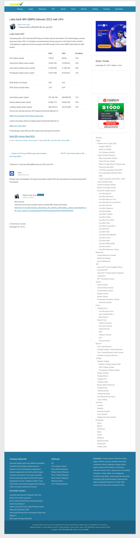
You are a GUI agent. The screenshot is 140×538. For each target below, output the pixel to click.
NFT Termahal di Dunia (105, 279)
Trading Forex (102, 308)
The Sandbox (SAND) (107, 152)
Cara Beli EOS (104, 232)
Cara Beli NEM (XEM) (107, 243)
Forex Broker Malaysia (59, 469)
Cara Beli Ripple (105, 211)
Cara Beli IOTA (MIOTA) (107, 235)
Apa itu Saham (102, 285)
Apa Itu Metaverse (103, 261)
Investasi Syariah (103, 411)
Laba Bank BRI (55, 140)
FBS (100, 332)
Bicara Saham (15, 501)
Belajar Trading (102, 373)
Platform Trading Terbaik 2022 (110, 364)
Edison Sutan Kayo (30, 195)
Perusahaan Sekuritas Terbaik (108, 299)
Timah (99, 435)
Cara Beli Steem (105, 246)
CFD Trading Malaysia (59, 484)
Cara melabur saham (59, 466)
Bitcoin (99, 426)
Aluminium (101, 429)
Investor (100, 405)
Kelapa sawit (102, 446)
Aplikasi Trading (103, 361)
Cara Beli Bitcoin (105, 193)
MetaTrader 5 (103, 317)
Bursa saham (33, 140)
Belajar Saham (102, 293)
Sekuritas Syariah (105, 302)
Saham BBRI (65, 140)
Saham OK (68, 529)
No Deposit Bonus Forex (106, 396)
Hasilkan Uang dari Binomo (107, 355)
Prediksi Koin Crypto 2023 (106, 143)
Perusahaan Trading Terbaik (109, 370)
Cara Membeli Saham (105, 291)
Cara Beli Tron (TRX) (106, 220)
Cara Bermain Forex (106, 311)
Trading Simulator (103, 394)
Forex (73, 9)
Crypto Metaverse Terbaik (106, 255)
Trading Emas (102, 388)
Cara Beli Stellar (105, 217)
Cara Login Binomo (104, 346)
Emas (99, 423)
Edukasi (100, 408)
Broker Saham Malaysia (60, 472)
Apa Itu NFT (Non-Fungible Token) (109, 267)
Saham (63, 9)
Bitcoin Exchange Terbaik (106, 188)
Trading (95, 9)
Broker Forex (102, 320)
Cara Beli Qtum (104, 240)
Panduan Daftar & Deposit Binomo (109, 349)
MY (52, 463)
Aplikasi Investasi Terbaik (106, 417)
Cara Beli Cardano (105, 214)
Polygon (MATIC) (105, 146)
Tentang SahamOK (25, 518)
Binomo (84, 9)
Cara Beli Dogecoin (106, 208)
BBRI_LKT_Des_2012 (18, 126)
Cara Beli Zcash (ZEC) (107, 226)
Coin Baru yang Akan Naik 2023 (110, 170)
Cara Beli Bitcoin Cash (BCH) (109, 202)
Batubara (100, 438)
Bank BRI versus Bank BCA (22, 136)
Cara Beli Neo (104, 229)
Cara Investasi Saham (105, 288)
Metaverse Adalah (103, 258)
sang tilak (13, 495)
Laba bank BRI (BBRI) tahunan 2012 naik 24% (36, 19)
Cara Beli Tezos (104, 238)
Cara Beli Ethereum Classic (109, 249)
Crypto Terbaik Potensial (106, 155)
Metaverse (42, 9)
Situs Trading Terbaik (106, 367)
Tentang (20, 9)
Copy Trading (102, 399)
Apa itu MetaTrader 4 (106, 314)
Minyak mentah (102, 441)
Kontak (86, 529)
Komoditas (119, 9)
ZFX (100, 338)
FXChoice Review (105, 326)
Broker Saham (102, 296)
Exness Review (104, 341)
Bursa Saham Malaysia (59, 478)
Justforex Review (105, 335)
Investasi (106, 9)
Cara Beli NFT (102, 270)
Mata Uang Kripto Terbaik (108, 158)
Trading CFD (102, 379)
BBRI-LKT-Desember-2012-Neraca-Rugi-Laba (26, 116)
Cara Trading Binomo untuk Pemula (110, 352)
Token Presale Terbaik (107, 161)
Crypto (30, 9)
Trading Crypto (102, 382)
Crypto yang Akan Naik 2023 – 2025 (112, 179)
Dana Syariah (102, 414)
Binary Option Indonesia (106, 385)
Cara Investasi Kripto (104, 182)
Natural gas (101, 444)
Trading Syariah (103, 391)
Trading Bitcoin (102, 376)
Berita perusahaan (22, 140)
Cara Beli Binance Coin (107, 199)
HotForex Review (105, 323)
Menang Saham (57, 481)
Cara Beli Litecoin (105, 205)
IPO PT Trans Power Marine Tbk (73, 153)
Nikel (99, 432)
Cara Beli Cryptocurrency (106, 190)
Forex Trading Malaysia (59, 475)
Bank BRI (47, 140)
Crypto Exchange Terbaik (106, 185)
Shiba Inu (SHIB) (105, 149)
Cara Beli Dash (104, 223)
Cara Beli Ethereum (106, 196)
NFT (53, 9)
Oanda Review (104, 329)
